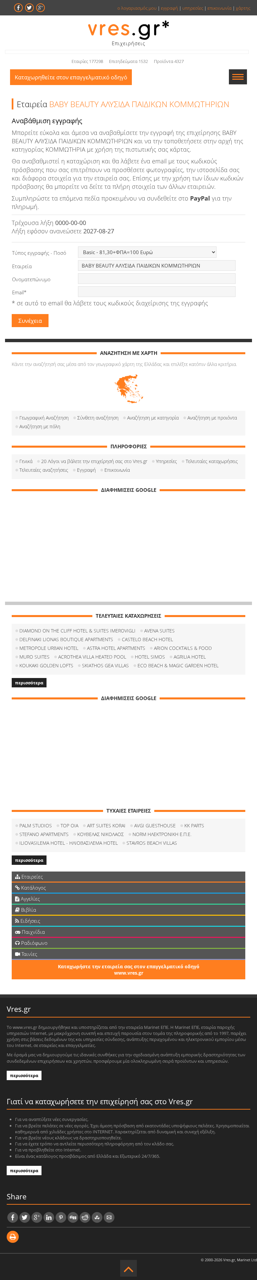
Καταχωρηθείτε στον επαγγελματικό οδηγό (71, 77)
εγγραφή (169, 8)
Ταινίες (28, 954)
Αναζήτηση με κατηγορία (153, 418)
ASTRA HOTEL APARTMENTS (116, 648)
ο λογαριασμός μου (137, 8)
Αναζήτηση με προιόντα (212, 418)
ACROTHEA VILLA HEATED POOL (92, 657)
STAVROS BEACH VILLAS (151, 843)
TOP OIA (69, 825)
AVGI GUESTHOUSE (155, 825)
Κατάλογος (33, 887)
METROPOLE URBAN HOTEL (48, 648)
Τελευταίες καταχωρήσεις (212, 461)
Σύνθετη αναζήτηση (97, 418)
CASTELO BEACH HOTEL (147, 639)
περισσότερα (29, 683)
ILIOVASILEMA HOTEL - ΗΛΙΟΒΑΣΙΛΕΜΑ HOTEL (68, 843)
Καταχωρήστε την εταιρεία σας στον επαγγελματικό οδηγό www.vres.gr (128, 969)
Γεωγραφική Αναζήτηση (44, 418)
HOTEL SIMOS (150, 657)
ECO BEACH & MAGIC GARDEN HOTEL (178, 665)
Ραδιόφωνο (34, 942)
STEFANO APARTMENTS (44, 834)
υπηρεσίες (192, 8)
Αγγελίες (29, 898)
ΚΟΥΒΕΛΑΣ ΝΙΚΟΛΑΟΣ (100, 834)
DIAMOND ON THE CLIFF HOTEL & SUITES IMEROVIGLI (77, 630)
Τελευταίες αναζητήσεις (43, 470)
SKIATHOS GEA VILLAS (105, 665)
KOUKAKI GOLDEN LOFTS (46, 665)
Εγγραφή (86, 470)
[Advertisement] (128, 545)
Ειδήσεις (29, 920)
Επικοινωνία (117, 470)
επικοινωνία (219, 8)
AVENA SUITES (159, 630)
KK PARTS (194, 825)
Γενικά (25, 461)
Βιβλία (28, 909)
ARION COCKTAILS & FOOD (183, 648)
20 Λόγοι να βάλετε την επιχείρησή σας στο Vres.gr (94, 461)
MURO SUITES (34, 657)
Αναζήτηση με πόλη (39, 426)
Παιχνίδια (32, 931)
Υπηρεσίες (166, 461)
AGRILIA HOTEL (190, 657)
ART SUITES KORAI (106, 825)
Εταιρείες (31, 876)
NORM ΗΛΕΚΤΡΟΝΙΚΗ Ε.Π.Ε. (162, 834)
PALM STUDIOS (35, 825)
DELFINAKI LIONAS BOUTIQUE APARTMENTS (66, 639)
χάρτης (243, 8)
